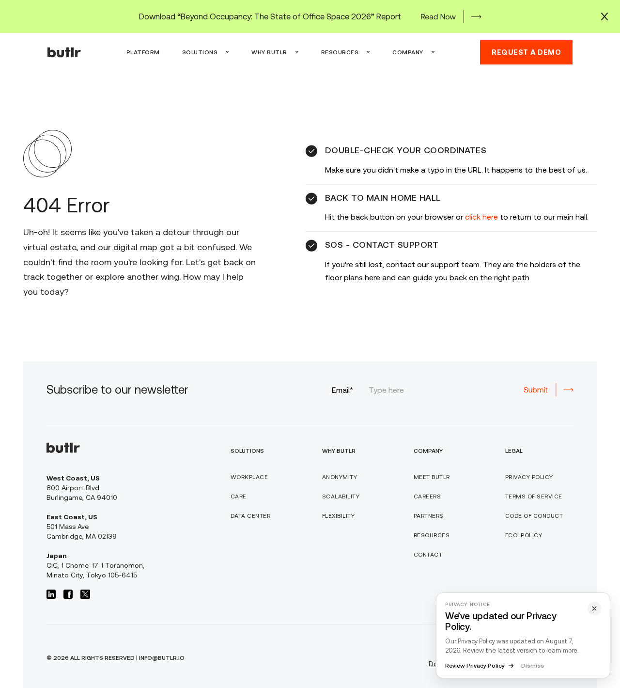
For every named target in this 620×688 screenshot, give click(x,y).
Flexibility (338, 515)
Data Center (251, 515)
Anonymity (339, 477)
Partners (429, 515)
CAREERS (427, 496)
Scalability (341, 496)
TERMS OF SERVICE (533, 496)
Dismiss (532, 665)
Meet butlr (432, 477)
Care (239, 496)
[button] (206, 52)
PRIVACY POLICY (529, 477)
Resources (432, 535)
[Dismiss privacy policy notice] (594, 608)
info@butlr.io (162, 658)
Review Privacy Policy (475, 665)
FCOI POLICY (523, 535)
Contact (428, 554)
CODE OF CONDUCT (534, 515)
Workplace (249, 477)
